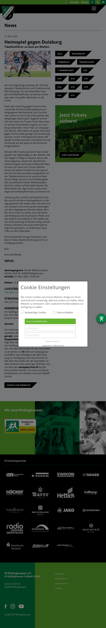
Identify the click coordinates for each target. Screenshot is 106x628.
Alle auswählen (36, 321)
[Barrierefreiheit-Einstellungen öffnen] (101, 318)
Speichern (32, 335)
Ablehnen (32, 328)
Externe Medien (65, 312)
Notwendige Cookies (35, 312)
